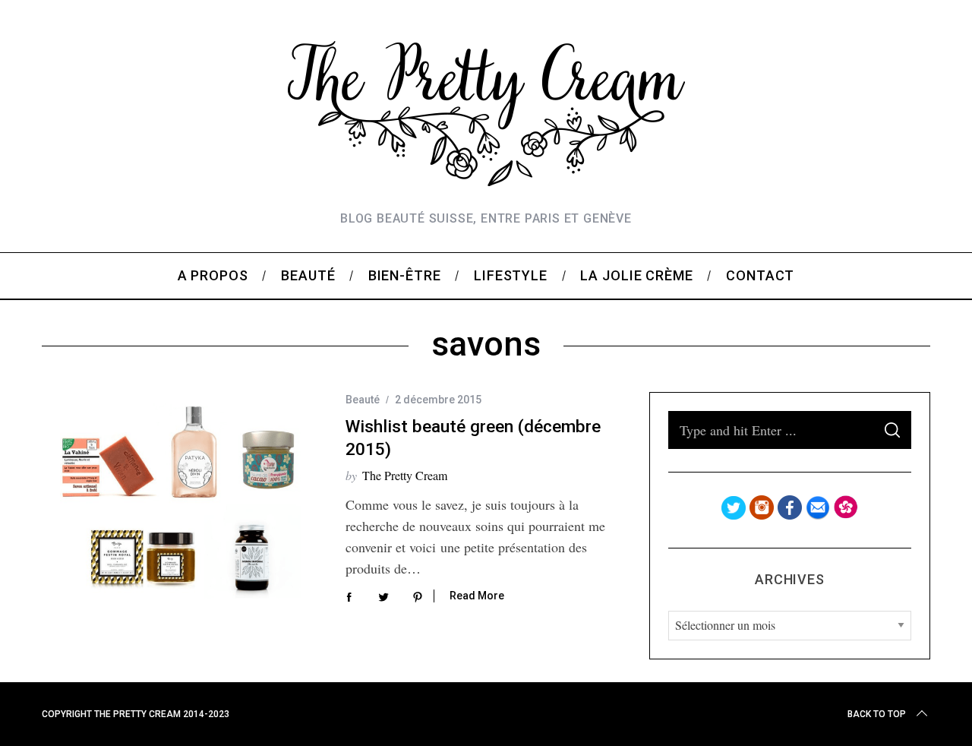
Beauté (363, 400)
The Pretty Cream (404, 475)
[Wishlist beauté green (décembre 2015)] (182, 499)
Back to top (876, 714)
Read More (477, 596)
